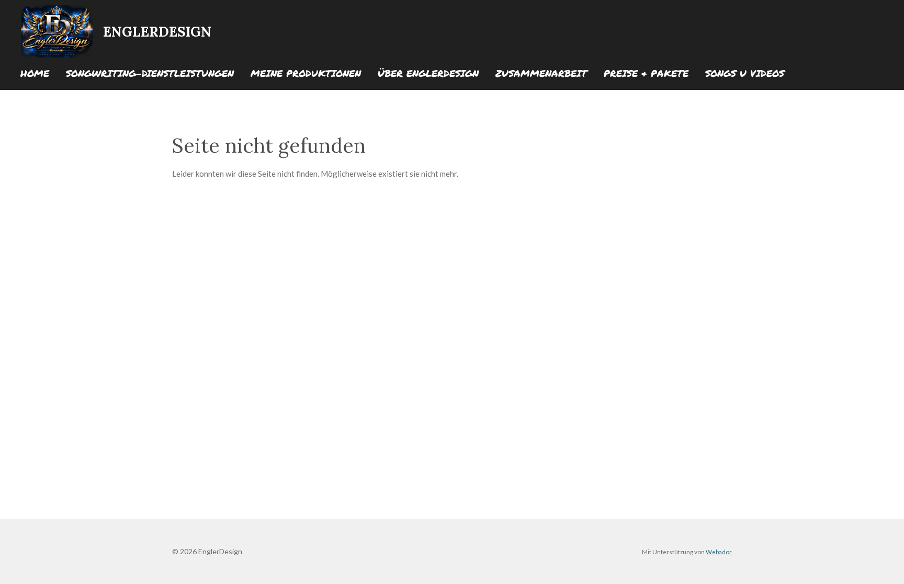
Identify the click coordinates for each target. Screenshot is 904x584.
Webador (719, 551)
